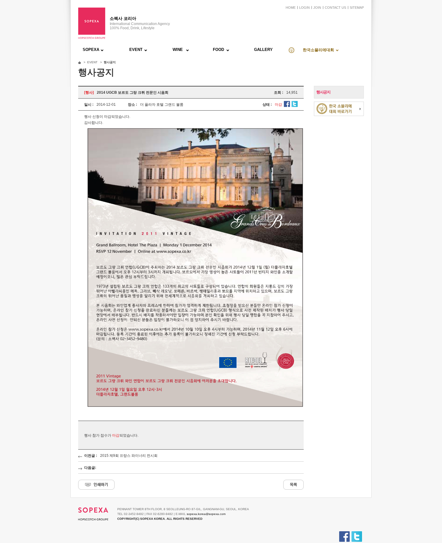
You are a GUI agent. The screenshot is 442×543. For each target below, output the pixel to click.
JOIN (317, 7)
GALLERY (263, 49)
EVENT (136, 49)
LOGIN (304, 7)
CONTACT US (335, 7)
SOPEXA (91, 49)
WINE (178, 49)
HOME (291, 7)
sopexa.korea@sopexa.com (206, 514)
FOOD (218, 49)
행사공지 (323, 92)
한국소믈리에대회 (318, 50)
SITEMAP (357, 7)
